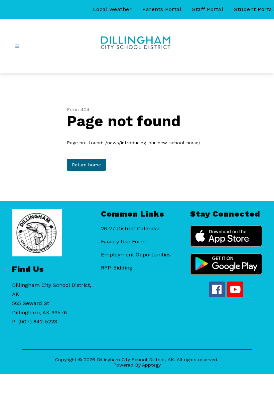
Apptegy (151, 365)
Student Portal (254, 9)
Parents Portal (161, 9)
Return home (86, 164)
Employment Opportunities (136, 254)
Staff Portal (207, 9)
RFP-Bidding (116, 267)
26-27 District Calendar (130, 228)
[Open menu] (17, 46)
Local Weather (112, 9)
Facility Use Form (123, 241)
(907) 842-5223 (37, 321)
